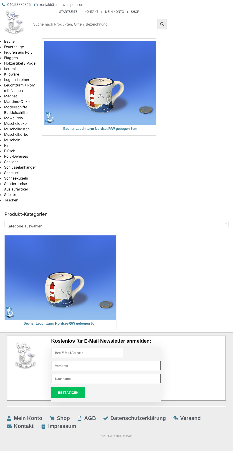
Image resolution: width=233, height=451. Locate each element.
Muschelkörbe (16, 134)
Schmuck (12, 172)
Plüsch (9, 151)
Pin (6, 145)
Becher (10, 41)
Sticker (10, 194)
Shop (135, 11)
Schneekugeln (16, 178)
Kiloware (11, 74)
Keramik (11, 68)
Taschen (11, 200)
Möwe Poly (13, 118)
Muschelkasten (17, 129)
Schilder (11, 161)
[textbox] (116, 226)
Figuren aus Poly (18, 52)
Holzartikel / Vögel (20, 63)
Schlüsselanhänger (20, 167)
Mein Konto (114, 11)
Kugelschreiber (16, 79)
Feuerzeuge (14, 46)
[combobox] (116, 224)
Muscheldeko (15, 123)
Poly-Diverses (16, 156)
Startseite (68, 11)
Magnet (10, 96)
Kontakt (91, 11)
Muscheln (12, 140)
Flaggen (11, 57)
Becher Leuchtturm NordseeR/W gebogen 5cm (100, 128)
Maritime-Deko (17, 101)
